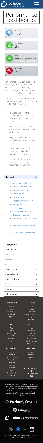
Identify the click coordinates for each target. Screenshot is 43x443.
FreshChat (11, 368)
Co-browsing (18, 197)
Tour (11, 328)
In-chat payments (20, 211)
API (12, 341)
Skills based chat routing (23, 232)
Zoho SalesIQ (11, 373)
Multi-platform (12, 279)
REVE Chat (12, 376)
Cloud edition (11, 333)
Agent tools (10, 249)
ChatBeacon (12, 370)
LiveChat (12, 365)
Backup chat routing (21, 186)
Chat (31, 306)
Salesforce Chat (12, 357)
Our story (31, 352)
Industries (31, 333)
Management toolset (31, 314)
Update (11, 317)
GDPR (31, 357)
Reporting (9, 254)
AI (6, 264)
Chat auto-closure (20, 190)
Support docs (31, 344)
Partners (31, 355)
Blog (31, 328)
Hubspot (12, 363)
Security (9, 284)
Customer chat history (22, 201)
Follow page (17, 208)
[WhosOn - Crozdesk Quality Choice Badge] (18, 430)
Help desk (9, 177)
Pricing (12, 309)
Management (11, 269)
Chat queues (18, 193)
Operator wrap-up (21, 215)
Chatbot (9, 289)
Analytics (9, 259)
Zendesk (12, 352)
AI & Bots (31, 309)
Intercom (12, 355)
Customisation (11, 274)
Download (11, 338)
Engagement (11, 244)
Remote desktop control (23, 225)
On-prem (12, 331)
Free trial (12, 306)
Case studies (31, 331)
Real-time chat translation (24, 218)
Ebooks (31, 336)
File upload (17, 204)
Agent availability (20, 183)
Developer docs (31, 341)
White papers (31, 338)
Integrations (11, 294)
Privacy (31, 360)
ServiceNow (12, 360)
